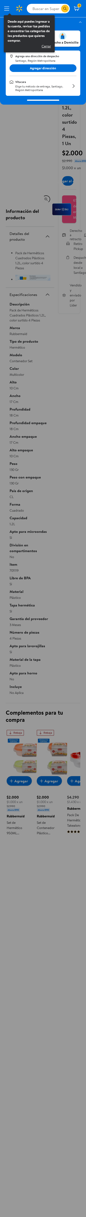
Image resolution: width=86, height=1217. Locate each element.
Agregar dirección (43, 68)
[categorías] (65, 8)
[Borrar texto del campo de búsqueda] (57, 8)
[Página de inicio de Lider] (19, 8)
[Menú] (7, 8)
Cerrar (46, 46)
